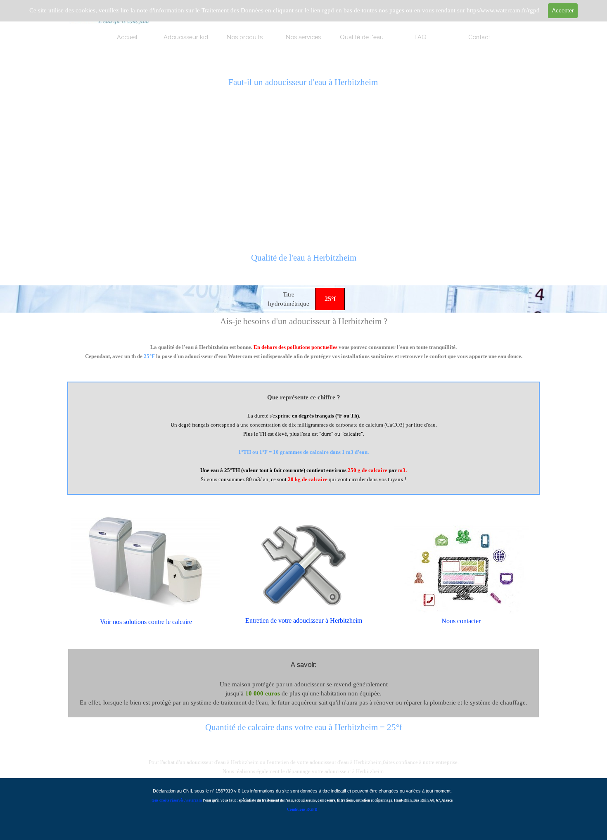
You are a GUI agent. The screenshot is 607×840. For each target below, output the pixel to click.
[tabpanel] (303, 262)
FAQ (421, 36)
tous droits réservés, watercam (177, 800)
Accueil (127, 36)
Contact (479, 36)
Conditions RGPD (302, 809)
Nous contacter (461, 620)
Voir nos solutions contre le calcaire (146, 621)
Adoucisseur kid (186, 36)
